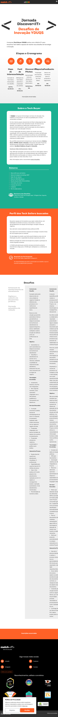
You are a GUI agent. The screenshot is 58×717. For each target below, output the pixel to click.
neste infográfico (35, 159)
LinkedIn (7, 661)
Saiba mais (24, 706)
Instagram (7, 667)
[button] (57, 1)
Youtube (35, 667)
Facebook (35, 661)
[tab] (16, 289)
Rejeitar (12, 710)
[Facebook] (30, 661)
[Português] (27, 2)
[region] (19, 705)
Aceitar (27, 710)
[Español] (29, 2)
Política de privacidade (52, 713)
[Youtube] (30, 667)
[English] (25, 2)
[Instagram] (2, 667)
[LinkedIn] (2, 661)
